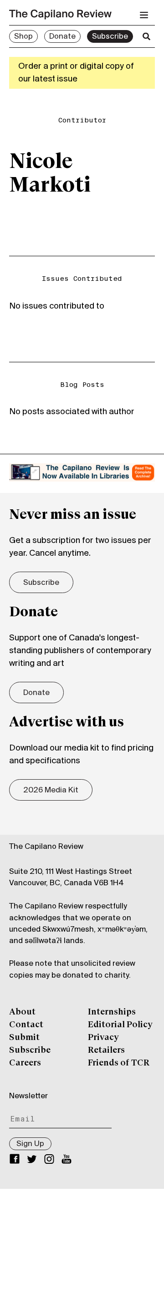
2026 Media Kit (50, 790)
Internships (112, 1012)
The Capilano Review (46, 847)
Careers (25, 1063)
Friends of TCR (118, 1063)
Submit (24, 1037)
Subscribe (110, 37)
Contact (26, 1025)
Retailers (106, 1050)
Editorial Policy (120, 1025)
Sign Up (30, 1144)
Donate (62, 37)
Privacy (103, 1037)
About (22, 1012)
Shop (23, 37)
